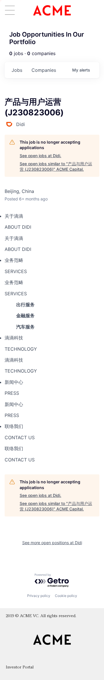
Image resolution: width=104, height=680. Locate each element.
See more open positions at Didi (52, 542)
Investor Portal (20, 667)
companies (43, 70)
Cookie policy (66, 595)
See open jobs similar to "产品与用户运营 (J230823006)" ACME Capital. (56, 166)
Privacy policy (38, 595)
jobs (17, 70)
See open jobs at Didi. (40, 155)
